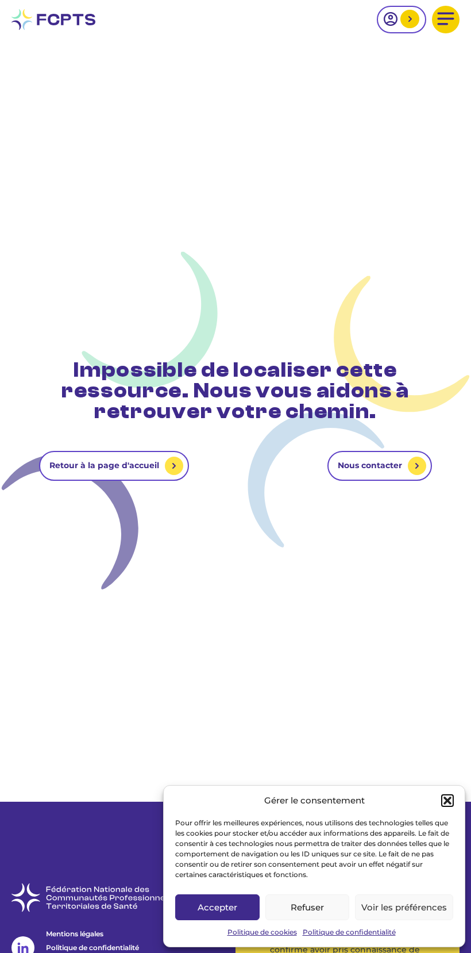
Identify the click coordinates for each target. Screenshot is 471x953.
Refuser (307, 907)
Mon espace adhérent (408, 20)
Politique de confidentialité (349, 932)
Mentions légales (74, 933)
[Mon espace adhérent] (401, 19)
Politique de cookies (262, 932)
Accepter (217, 907)
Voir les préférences (404, 907)
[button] (447, 800)
